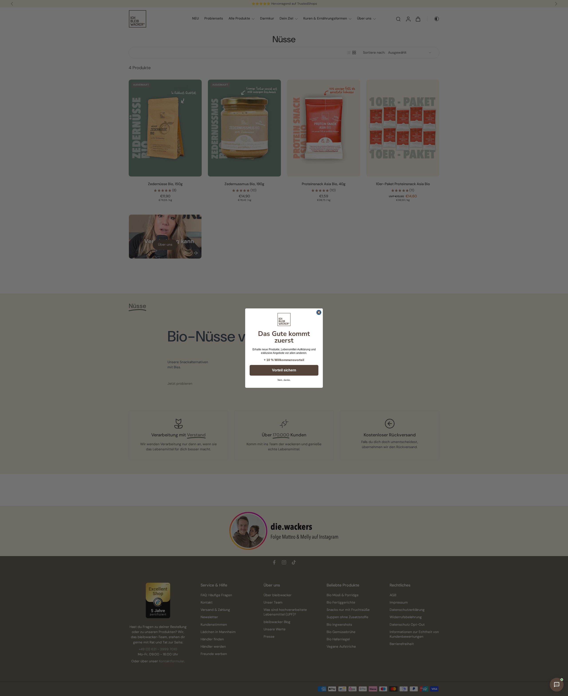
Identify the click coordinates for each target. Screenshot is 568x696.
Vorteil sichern (284, 370)
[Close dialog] (319, 312)
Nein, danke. (284, 380)
